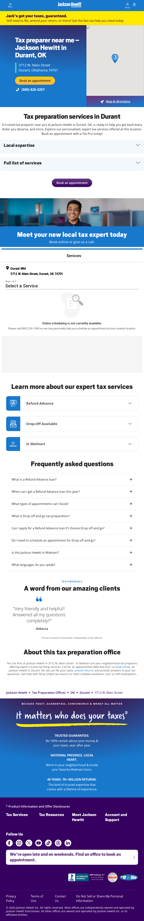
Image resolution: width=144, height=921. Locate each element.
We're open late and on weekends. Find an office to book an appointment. (63, 856)
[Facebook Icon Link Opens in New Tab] (9, 844)
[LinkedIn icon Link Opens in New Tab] (67, 845)
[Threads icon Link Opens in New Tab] (58, 844)
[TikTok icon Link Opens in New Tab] (48, 844)
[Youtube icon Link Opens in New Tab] (38, 844)
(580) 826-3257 (33, 89)
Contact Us (60, 898)
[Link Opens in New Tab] (87, 877)
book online (123, 667)
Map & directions (115, 101)
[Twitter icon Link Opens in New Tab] (29, 844)
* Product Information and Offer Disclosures (38, 806)
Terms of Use (37, 898)
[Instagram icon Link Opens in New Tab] (19, 844)
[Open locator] (134, 5)
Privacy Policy (15, 898)
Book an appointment (35, 81)
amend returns (83, 670)
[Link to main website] (70, 5)
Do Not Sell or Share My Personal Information (99, 898)
